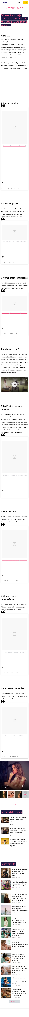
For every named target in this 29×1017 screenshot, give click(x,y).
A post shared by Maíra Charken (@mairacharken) (14, 560)
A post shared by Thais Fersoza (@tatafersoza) (14, 735)
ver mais (13, 1001)
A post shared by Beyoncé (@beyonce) (14, 652)
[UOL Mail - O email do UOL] (19, 2)
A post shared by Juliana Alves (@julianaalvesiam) (14, 475)
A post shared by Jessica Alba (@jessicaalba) (14, 146)
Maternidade (14, 8)
